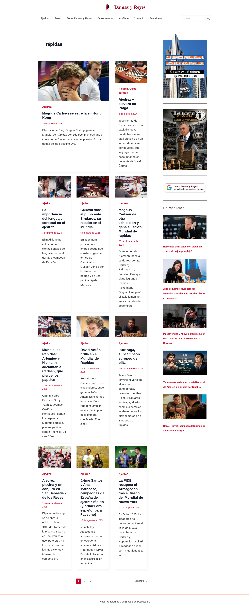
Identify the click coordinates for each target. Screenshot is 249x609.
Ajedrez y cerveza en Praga (127, 103)
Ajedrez (47, 106)
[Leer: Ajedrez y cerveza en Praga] (131, 72)
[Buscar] (208, 18)
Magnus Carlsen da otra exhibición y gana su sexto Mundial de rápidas (130, 222)
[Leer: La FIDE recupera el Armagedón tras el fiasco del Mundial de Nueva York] (131, 457)
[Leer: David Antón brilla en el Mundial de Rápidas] (93, 327)
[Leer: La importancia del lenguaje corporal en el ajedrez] (54, 187)
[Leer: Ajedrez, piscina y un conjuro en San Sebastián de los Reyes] (54, 457)
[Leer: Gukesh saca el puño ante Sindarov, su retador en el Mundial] (93, 187)
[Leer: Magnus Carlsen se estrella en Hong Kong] (73, 81)
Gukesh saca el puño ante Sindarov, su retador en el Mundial (91, 218)
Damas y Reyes (130, 6)
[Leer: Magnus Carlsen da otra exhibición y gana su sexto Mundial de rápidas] (131, 187)
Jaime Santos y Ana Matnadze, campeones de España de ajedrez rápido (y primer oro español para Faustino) (92, 497)
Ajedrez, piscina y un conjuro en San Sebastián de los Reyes (54, 488)
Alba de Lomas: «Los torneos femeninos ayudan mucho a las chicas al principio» (184, 293)
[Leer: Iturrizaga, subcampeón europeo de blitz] (131, 327)
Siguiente (141, 581)
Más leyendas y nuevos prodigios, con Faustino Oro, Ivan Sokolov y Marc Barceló (184, 338)
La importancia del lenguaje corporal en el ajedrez (53, 218)
